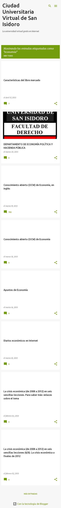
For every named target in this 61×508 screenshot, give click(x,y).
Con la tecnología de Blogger (32, 504)
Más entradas (30, 494)
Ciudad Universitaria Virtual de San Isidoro (19, 14)
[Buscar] (50, 5)
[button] (55, 104)
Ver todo (8, 56)
